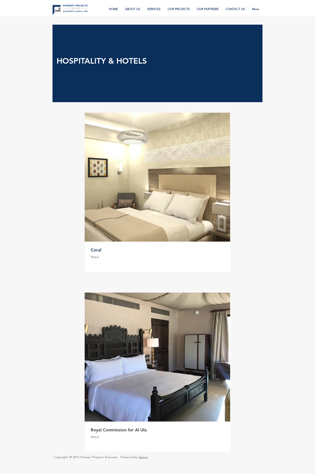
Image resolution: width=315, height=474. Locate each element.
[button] (179, 9)
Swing (143, 457)
